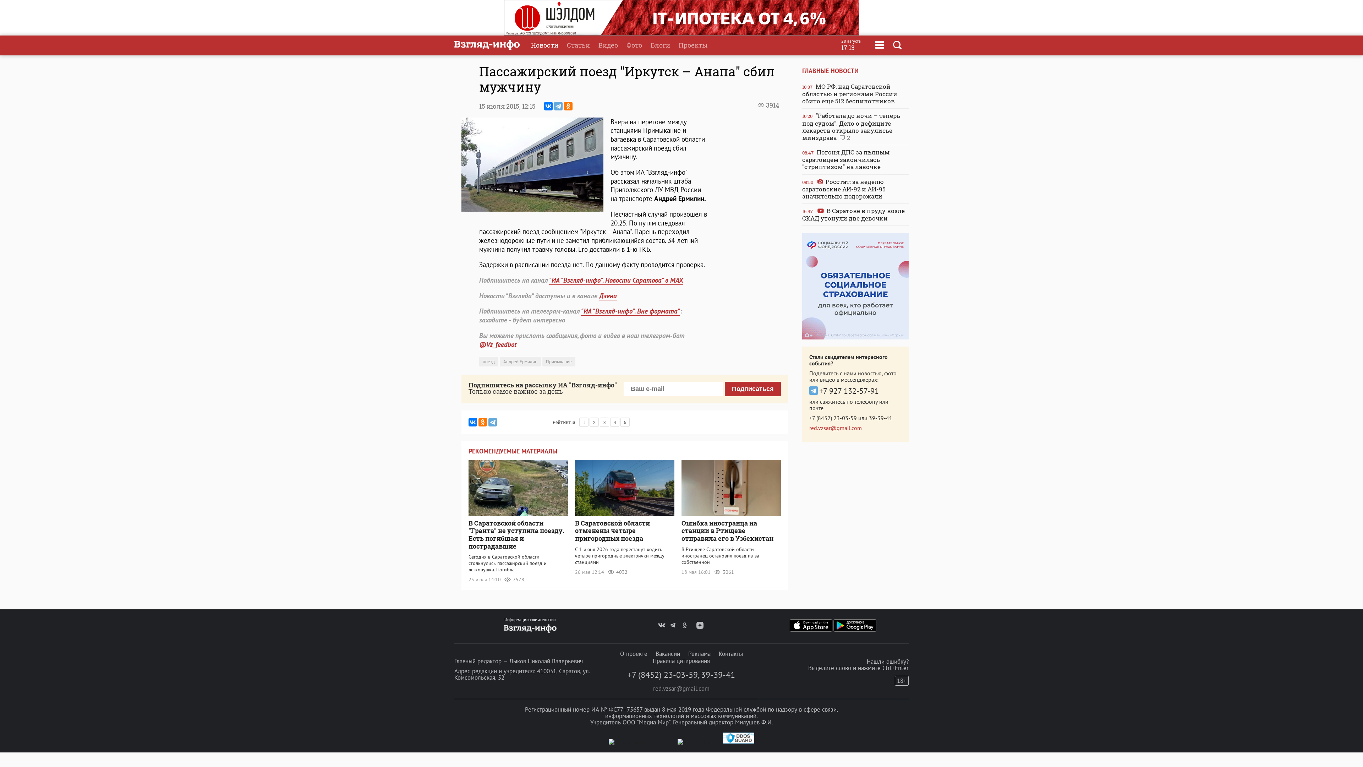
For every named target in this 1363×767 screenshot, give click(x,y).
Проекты (693, 45)
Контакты (731, 654)
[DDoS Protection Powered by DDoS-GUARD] (738, 742)
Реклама (699, 654)
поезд (489, 362)
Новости (544, 45)
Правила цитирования (681, 661)
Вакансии (668, 654)
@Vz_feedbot (497, 344)
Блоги (660, 45)
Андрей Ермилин (520, 362)
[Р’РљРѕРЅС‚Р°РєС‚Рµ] (548, 106)
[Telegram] (558, 106)
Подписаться (753, 388)
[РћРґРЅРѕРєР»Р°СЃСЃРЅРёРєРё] (568, 106)
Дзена (608, 296)
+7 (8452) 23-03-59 (833, 417)
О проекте (633, 654)
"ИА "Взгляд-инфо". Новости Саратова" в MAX (616, 280)
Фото (634, 45)
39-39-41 (880, 417)
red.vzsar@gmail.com (835, 427)
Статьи (578, 45)
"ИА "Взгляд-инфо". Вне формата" (630, 311)
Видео (608, 45)
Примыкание (559, 362)
